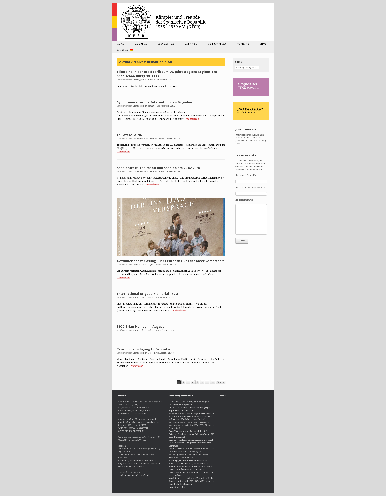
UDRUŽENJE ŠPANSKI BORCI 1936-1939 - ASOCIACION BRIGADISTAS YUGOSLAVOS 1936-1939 (191, 472)
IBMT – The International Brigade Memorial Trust (192, 449)
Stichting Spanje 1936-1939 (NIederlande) (188, 460)
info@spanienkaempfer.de (137, 475)
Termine (243, 44)
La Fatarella (217, 44)
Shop (263, 44)
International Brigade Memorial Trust (147, 294)
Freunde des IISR (177, 487)
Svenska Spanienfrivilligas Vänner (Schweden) (190, 466)
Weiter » (220, 382)
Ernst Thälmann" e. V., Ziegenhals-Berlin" (188, 431)
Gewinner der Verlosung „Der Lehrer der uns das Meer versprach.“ (170, 261)
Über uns (191, 44)
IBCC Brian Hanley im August (140, 327)
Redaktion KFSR (159, 62)
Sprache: (123, 50)
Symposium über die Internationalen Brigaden (154, 102)
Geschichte (166, 44)
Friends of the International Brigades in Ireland (191, 440)
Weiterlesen (192, 119)
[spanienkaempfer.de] (165, 22)
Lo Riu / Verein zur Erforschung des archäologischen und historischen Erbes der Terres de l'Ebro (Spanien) (189, 455)
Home (121, 44)
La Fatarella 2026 (130, 135)
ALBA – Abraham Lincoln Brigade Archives (189, 413)
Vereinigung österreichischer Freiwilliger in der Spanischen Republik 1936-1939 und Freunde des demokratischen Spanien (191, 481)
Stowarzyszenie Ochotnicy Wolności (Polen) (189, 463)
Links (223, 395)
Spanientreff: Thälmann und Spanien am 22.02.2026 (158, 168)
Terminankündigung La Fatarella (143, 349)
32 (213, 382)
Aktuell (141, 44)
